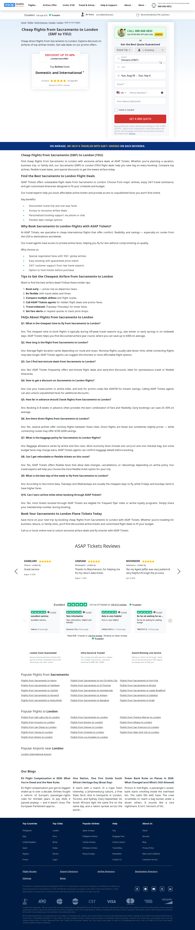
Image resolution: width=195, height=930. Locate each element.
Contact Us (117, 859)
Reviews (145, 836)
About (144, 830)
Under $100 (69, 5)
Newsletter (117, 853)
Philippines (27, 830)
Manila (55, 853)
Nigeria (26, 853)
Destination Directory (146, 871)
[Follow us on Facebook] (137, 889)
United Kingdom (29, 842)
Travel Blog (117, 848)
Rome (55, 842)
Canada (52, 22)
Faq (113, 830)
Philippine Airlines (90, 836)
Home (23, 22)
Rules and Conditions (151, 853)
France (25, 859)
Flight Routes (30, 871)
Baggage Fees (118, 836)
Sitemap (27, 878)
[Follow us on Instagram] (145, 889)
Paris (55, 836)
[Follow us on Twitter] (162, 889)
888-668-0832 (165, 6)
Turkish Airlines (89, 842)
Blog (144, 842)
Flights (30, 22)
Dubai (55, 848)
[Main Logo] (14, 5)
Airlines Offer (50, 5)
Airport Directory (69, 871)
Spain (25, 848)
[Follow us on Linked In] (170, 889)
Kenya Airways (89, 853)
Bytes (63, 878)
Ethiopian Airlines (90, 848)
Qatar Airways (89, 830)
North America (41, 22)
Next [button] (179, 571)
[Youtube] (154, 889)
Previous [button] (16, 571)
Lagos (55, 859)
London (60, 22)
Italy (24, 836)
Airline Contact (118, 842)
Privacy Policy (148, 848)
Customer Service (150, 859)
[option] (46, 571)
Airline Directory (106, 871)
